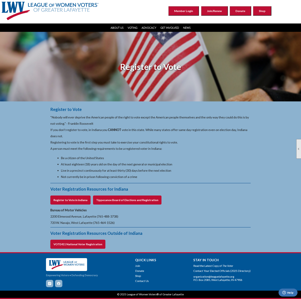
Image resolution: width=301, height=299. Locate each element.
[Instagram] (49, 283)
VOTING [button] (132, 27)
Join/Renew (214, 11)
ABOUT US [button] (117, 27)
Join (137, 265)
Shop (262, 11)
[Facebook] (58, 283)
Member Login (183, 11)
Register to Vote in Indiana (70, 200)
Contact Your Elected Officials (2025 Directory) (221, 270)
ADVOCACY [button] (149, 27)
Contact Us (142, 280)
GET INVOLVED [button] (169, 27)
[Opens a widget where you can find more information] (288, 293)
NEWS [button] (187, 27)
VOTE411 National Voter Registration (77, 244)
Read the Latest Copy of (213, 265)
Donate (240, 11)
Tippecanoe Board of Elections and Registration (127, 200)
